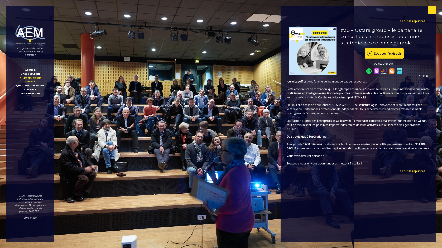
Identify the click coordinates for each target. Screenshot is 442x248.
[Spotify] (369, 71)
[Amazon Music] (399, 71)
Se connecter (30, 93)
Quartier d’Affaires (30, 85)
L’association (30, 74)
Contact (30, 89)
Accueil (30, 70)
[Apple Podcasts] (376, 71)
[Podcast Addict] (392, 71)
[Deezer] (384, 71)
